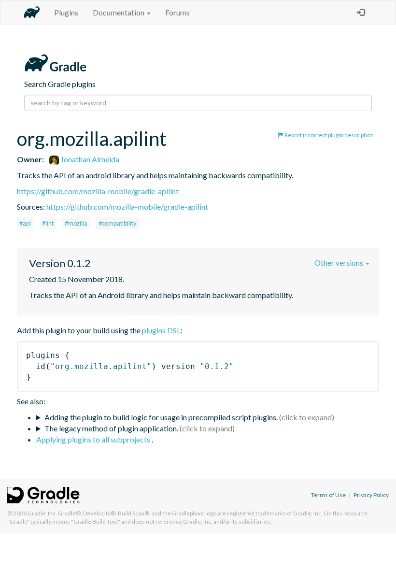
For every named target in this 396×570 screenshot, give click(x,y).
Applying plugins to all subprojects (94, 439)
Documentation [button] (119, 12)
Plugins (66, 12)
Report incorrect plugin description (328, 135)
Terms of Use (328, 495)
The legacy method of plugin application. (111, 428)
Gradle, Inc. (42, 513)
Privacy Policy (371, 495)
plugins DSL (161, 330)
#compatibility (118, 223)
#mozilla (76, 223)
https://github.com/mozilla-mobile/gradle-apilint (98, 191)
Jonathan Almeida (89, 159)
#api (25, 223)
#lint (48, 223)
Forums (177, 12)
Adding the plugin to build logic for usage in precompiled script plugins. (161, 417)
